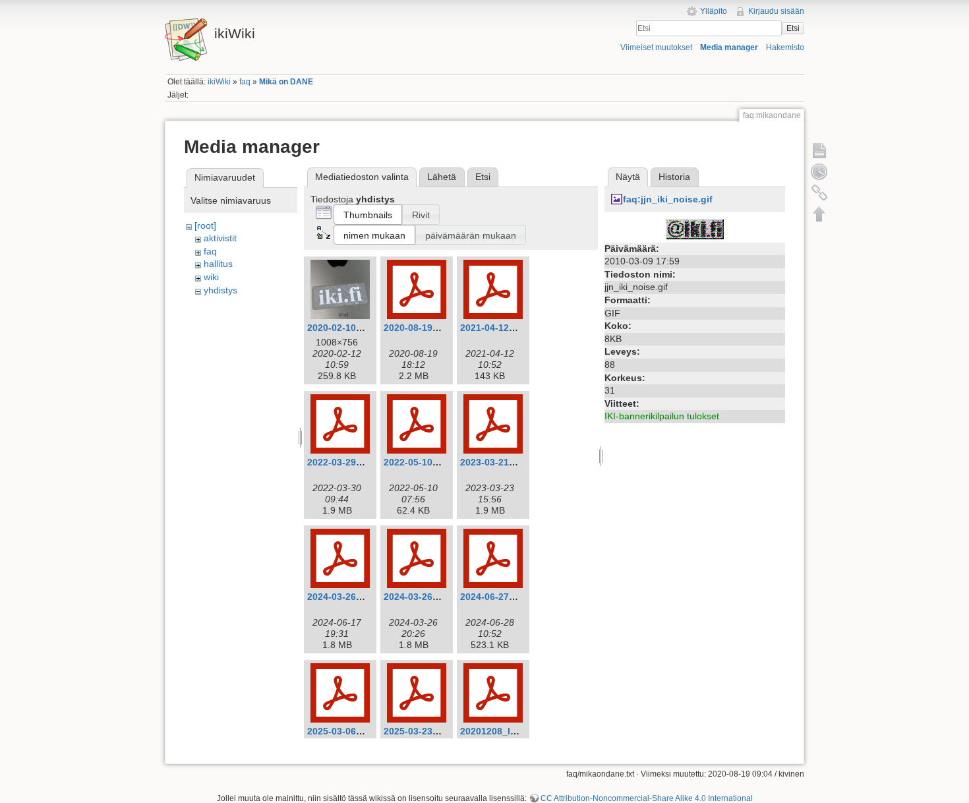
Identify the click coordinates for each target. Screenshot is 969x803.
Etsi (793, 28)
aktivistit (220, 238)
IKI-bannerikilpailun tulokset (661, 416)
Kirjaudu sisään (776, 11)
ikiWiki (219, 81)
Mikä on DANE (286, 81)
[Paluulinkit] (819, 192)
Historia (674, 176)
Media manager (729, 47)
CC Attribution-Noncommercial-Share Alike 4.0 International (647, 798)
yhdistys (220, 290)
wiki (211, 277)
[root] (205, 225)
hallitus (218, 263)
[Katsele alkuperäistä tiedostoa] (695, 228)
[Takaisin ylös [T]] (819, 213)
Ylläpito (713, 11)
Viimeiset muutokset (656, 47)
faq (244, 81)
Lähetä (441, 176)
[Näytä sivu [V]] (819, 150)
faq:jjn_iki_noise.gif (668, 199)
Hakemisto (785, 47)
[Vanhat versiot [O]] (819, 171)
